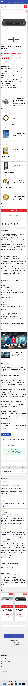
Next (26, 607)
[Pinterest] (17, 224)
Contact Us (4, 669)
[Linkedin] (14, 224)
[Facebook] (2, 224)
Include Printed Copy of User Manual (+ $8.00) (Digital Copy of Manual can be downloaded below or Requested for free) (19, 102)
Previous (1, 607)
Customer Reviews (5, 661)
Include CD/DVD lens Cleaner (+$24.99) (18, 150)
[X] (11, 224)
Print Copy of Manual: (7, 92)
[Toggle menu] (2, 2)
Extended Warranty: (7, 187)
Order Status (4, 671)
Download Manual (6, 471)
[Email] (5, 224)
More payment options (14, 215)
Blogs (2, 666)
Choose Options (7, 606)
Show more (7, 455)
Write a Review (17, 50)
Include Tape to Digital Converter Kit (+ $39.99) (18, 181)
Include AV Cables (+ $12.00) (17, 117)
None (5, 95)
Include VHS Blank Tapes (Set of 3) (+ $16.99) (19, 134)
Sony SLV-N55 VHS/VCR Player (21, 609)
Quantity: (4, 203)
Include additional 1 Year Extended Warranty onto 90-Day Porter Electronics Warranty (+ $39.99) (19, 197)
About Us (3, 658)
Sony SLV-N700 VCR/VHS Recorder (7, 609)
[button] (14, 219)
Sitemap (3, 674)
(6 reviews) (10, 50)
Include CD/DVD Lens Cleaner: (10, 141)
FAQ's (2, 663)
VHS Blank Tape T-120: (7, 124)
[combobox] (14, 6)
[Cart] (26, 2)
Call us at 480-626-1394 (14, 644)
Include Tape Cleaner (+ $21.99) (18, 166)
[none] (14, 23)
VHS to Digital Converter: (8, 172)
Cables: (3, 108)
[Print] (8, 224)
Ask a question (6, 434)
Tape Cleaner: (5, 156)
